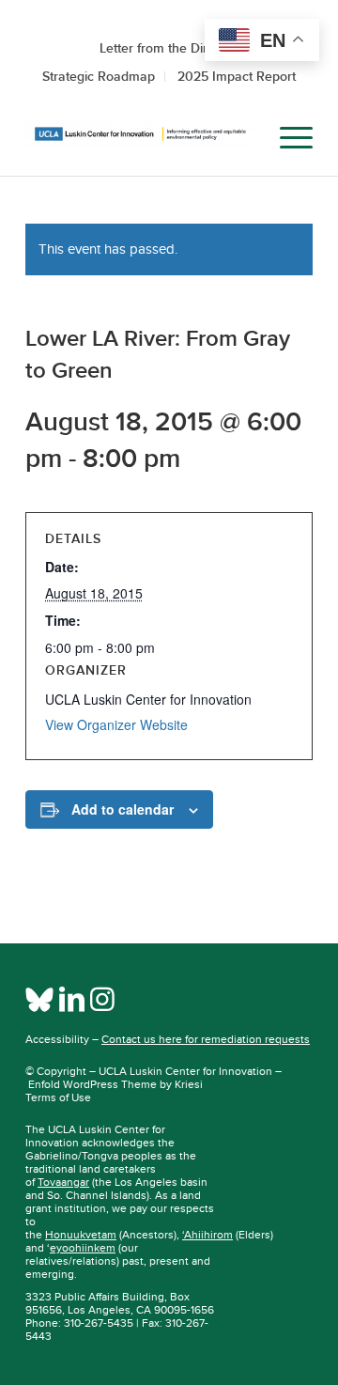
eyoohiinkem (82, 1247)
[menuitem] (242, 138)
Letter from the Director (169, 47)
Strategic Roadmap (98, 76)
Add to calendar (122, 809)
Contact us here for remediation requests (205, 1039)
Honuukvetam (80, 1234)
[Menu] (287, 138)
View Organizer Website (116, 724)
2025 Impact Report (236, 76)
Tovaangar (63, 1182)
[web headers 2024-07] (140, 138)
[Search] (242, 138)
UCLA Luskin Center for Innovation (185, 1071)
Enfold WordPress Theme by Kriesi (115, 1084)
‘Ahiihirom (207, 1234)
